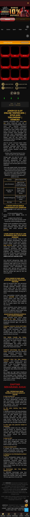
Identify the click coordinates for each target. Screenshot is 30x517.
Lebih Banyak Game (25, 42)
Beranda (3, 516)
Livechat (9, 516)
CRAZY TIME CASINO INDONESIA (16, 508)
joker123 (6, 283)
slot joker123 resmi (17, 157)
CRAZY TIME (21, 510)
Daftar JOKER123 (17, 173)
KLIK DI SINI (20, 262)
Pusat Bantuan (18, 104)
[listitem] (9, 27)
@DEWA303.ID (22, 88)
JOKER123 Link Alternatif (17, 175)
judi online (24, 489)
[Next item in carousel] (27, 26)
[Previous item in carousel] (2, 26)
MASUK (7, 19)
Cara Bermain (11, 104)
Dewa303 (6, 121)
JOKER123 (5, 505)
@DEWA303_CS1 (9, 88)
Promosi (27, 516)
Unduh (21, 516)
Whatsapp (15, 516)
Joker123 (6, 143)
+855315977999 (9, 84)
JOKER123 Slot (15, 177)
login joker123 (22, 225)
